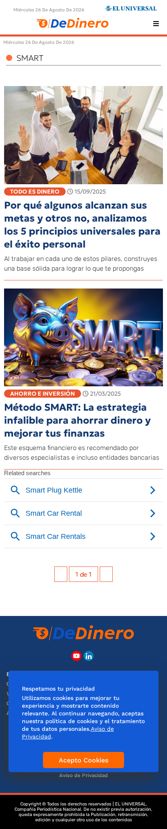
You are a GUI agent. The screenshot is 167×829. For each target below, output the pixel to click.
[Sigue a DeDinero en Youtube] (76, 656)
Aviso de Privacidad (83, 775)
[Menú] (156, 23)
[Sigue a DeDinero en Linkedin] (89, 656)
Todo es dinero (35, 191)
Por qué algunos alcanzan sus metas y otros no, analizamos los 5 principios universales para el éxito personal (82, 224)
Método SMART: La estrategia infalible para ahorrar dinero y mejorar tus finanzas (77, 420)
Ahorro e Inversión (42, 393)
